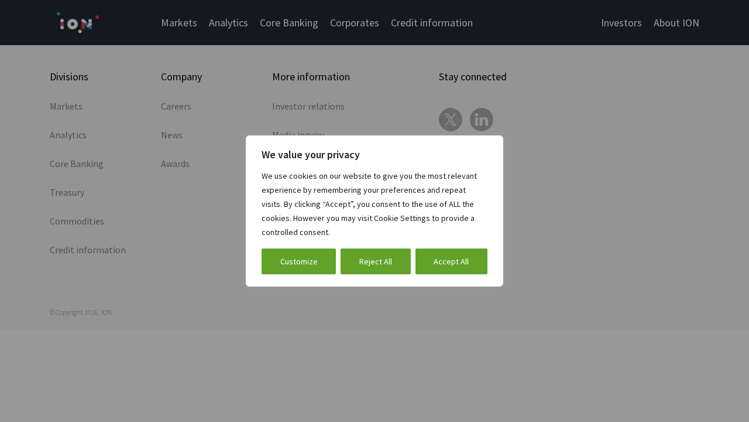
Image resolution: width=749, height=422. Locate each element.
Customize (299, 261)
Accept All (451, 261)
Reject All (375, 261)
